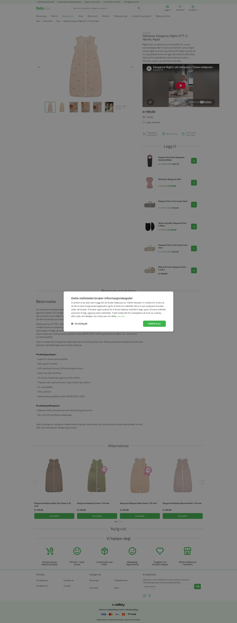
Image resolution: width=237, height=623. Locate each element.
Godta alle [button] (154, 323)
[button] (79, 323)
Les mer (121, 316)
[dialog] (118, 311)
